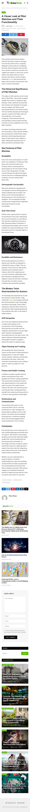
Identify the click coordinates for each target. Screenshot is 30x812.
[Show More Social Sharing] (26, 34)
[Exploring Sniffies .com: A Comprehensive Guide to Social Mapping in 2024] (15, 569)
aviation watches (6, 480)
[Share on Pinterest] (21, 34)
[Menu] (3, 3)
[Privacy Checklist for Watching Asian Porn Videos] (15, 739)
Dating (4, 730)
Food (3, 686)
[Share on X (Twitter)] (13, 34)
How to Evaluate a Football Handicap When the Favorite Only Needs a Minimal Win (14, 786)
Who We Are (20, 802)
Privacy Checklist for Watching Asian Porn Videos (14, 743)
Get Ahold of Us (11, 802)
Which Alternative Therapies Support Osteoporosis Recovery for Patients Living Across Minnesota (14, 763)
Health (4, 752)
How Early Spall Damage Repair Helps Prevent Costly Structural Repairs (14, 676)
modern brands (18, 480)
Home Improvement (7, 664)
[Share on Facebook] (5, 34)
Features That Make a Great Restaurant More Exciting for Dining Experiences (15, 698)
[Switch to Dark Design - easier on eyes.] (25, 3)
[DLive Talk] (14, 3)
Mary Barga (9, 26)
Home (3, 8)
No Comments (22, 28)
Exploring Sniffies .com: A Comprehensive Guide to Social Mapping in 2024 (15, 581)
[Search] (27, 3)
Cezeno (11, 79)
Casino (4, 774)
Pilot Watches (6, 482)
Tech (3, 12)
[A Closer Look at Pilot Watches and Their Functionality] (15, 46)
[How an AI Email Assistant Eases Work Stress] (15, 545)
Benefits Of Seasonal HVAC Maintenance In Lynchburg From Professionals (14, 720)
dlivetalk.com (24, 807)
